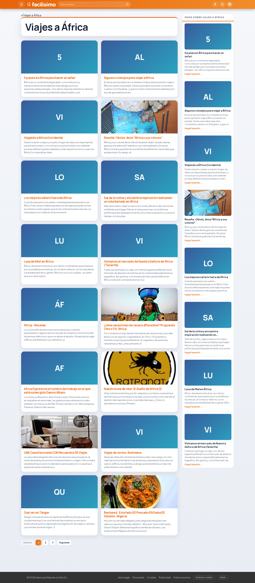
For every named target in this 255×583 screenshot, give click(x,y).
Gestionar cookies (204, 577)
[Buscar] (127, 4)
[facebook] (215, 4)
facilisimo (44, 4)
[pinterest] (230, 4)
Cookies (151, 577)
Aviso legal (124, 577)
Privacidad (138, 577)
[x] (222, 4)
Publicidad (165, 577)
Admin (223, 577)
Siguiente (64, 542)
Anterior (27, 542)
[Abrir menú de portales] (21, 4)
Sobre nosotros (181, 577)
